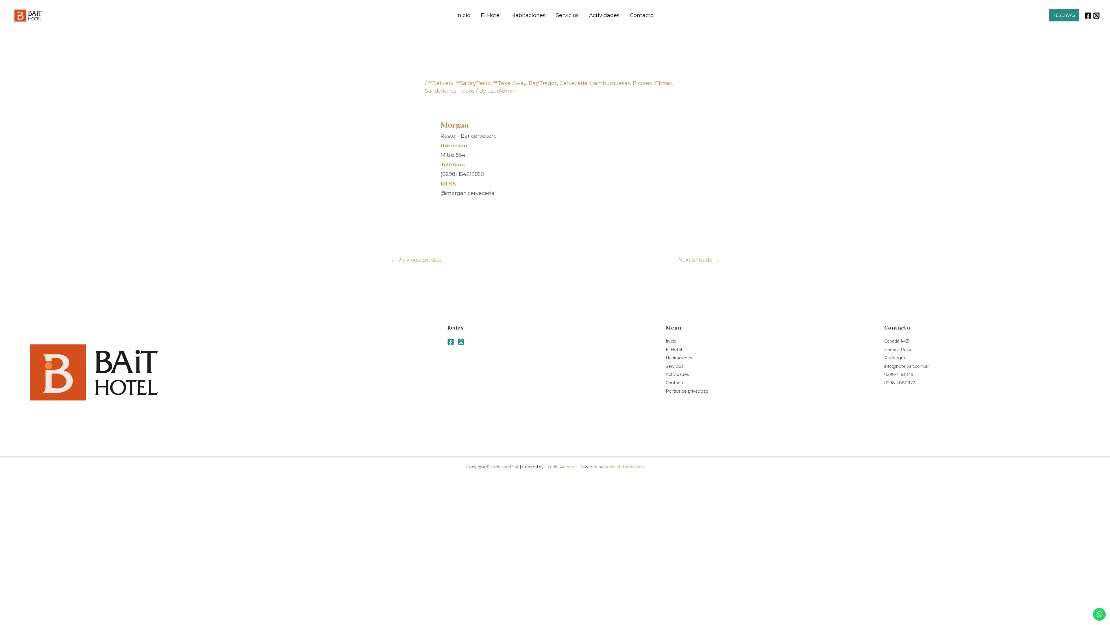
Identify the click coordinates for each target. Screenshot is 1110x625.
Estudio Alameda (561, 466)
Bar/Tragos (543, 83)
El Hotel (491, 15)
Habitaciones (528, 15)
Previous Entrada (416, 260)
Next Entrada (698, 260)
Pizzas (663, 83)
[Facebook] (1088, 15)
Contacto (642, 15)
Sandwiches (440, 91)
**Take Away (509, 83)
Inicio (463, 15)
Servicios (567, 15)
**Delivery (440, 83)
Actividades (604, 15)
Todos (467, 91)
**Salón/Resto (473, 83)
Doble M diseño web (624, 466)
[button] (1064, 15)
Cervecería (573, 83)
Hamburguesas (610, 83)
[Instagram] (1096, 15)
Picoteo (642, 83)
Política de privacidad (687, 391)
